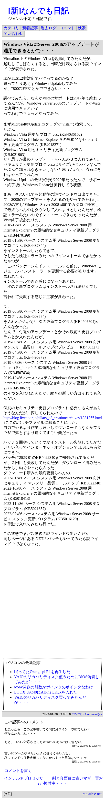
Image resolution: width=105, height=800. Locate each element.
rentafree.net (92, 794)
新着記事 (30, 28)
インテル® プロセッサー (25, 778)
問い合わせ (13, 33)
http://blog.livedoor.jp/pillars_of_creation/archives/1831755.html (52, 418)
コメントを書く (18, 771)
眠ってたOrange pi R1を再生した (42, 672)
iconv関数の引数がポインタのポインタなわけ (53, 687)
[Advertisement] (52, 604)
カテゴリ (11, 28)
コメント (67, 28)
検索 (82, 28)
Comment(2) (93, 714)
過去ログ (48, 28)
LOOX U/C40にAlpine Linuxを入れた (45, 692)
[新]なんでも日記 (38, 10)
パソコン (78, 714)
